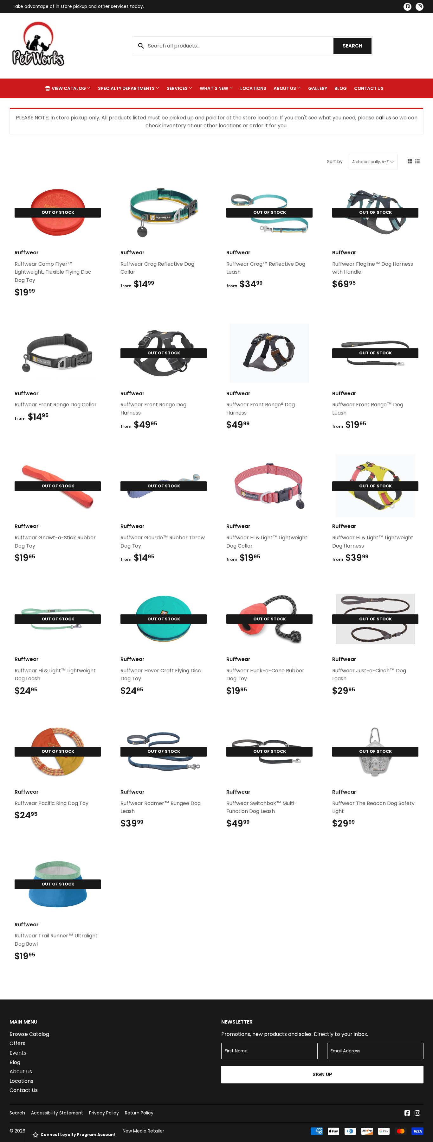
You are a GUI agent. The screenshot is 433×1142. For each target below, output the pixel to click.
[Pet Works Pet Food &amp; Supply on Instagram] (417, 1113)
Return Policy (139, 1113)
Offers (17, 1043)
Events (18, 1052)
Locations (253, 88)
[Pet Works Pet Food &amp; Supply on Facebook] (407, 1113)
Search (357, 45)
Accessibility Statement (57, 1113)
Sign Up (322, 1074)
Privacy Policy (104, 1113)
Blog (340, 88)
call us (383, 117)
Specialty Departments (127, 88)
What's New (214, 88)
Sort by (335, 161)
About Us (285, 88)
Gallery (317, 88)
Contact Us (369, 88)
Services (178, 88)
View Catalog (69, 88)
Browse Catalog (29, 1034)
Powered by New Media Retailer (130, 1131)
